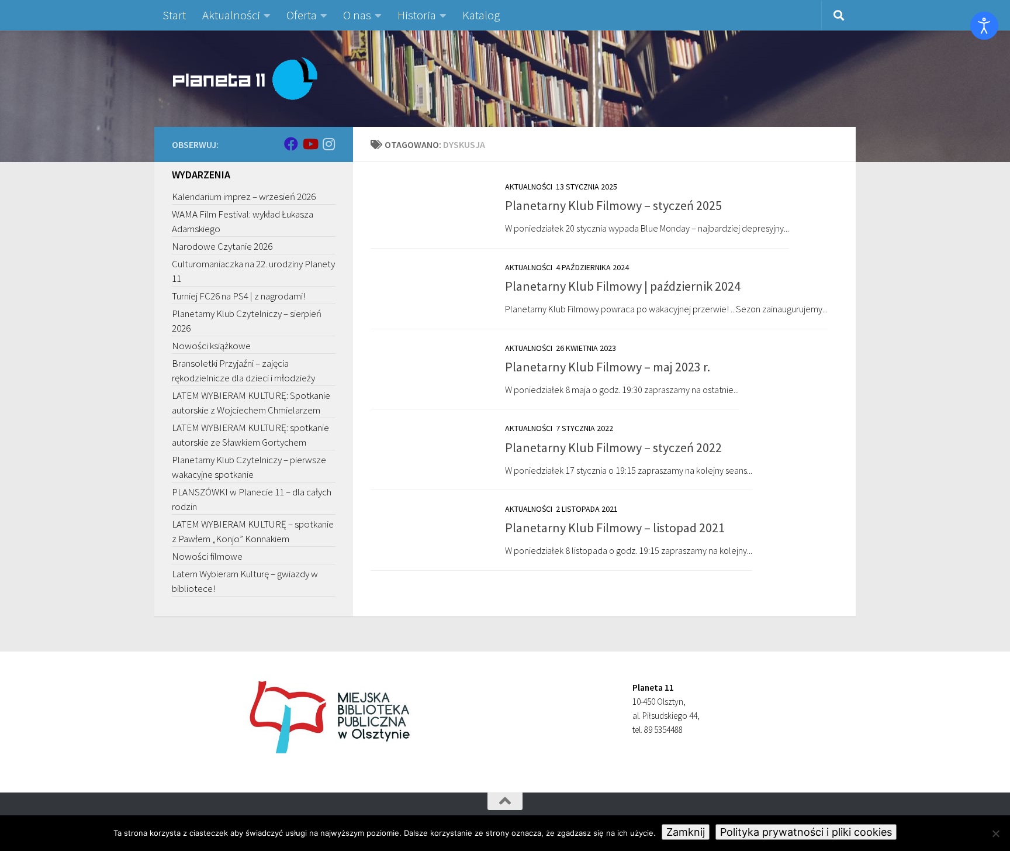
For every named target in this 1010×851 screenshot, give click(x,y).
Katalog (481, 15)
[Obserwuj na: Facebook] (291, 144)
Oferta (301, 15)
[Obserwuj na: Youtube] (310, 144)
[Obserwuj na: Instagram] (328, 144)
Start (174, 15)
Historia (416, 15)
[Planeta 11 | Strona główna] (245, 78)
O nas (357, 15)
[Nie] (995, 833)
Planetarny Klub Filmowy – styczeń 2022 (613, 447)
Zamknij (685, 832)
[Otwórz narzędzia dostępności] (984, 26)
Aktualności (231, 15)
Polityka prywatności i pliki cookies (806, 832)
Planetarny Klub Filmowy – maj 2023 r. (607, 367)
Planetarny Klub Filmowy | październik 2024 (623, 286)
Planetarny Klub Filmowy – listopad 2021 (615, 527)
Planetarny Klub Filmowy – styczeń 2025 (613, 205)
